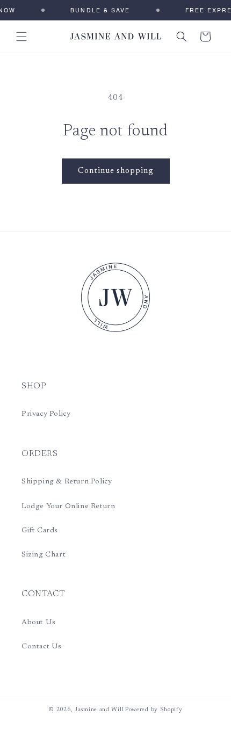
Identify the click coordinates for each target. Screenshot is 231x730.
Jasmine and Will (99, 710)
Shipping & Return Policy (66, 482)
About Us (38, 622)
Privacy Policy (45, 414)
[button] (21, 36)
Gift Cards (39, 530)
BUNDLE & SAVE (97, 10)
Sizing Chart (43, 555)
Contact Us (41, 647)
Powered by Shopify (154, 710)
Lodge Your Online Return (68, 506)
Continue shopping (116, 171)
